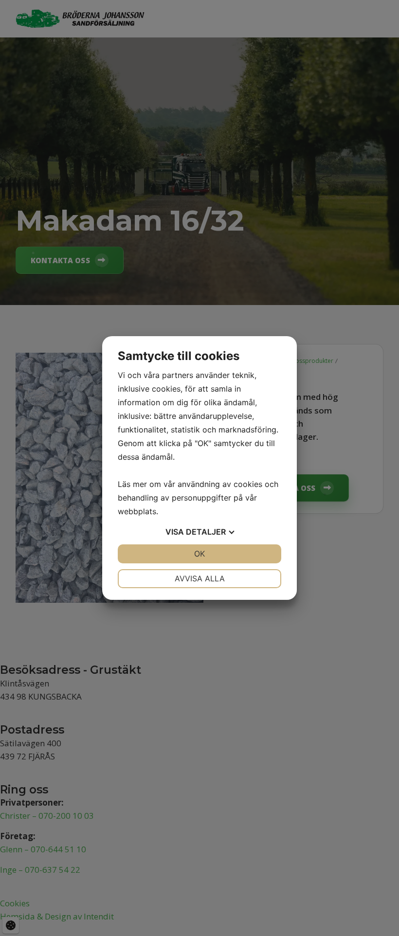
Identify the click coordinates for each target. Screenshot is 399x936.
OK (199, 553)
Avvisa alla (200, 578)
